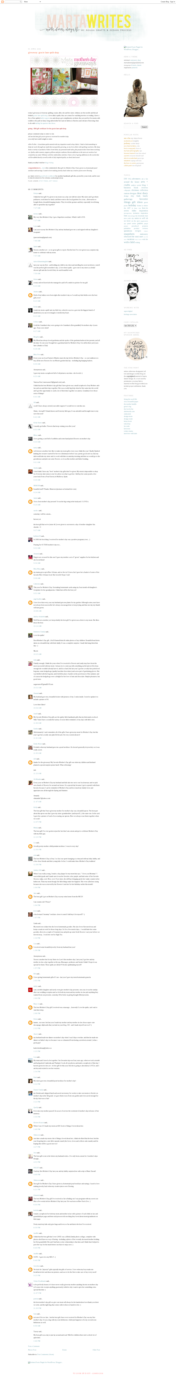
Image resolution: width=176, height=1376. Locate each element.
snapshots (129, 233)
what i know (138, 239)
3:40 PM (37, 1129)
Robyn (36, 193)
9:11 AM (37, 462)
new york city (129, 218)
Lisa (35, 944)
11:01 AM (37, 738)
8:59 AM (37, 1326)
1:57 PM (37, 968)
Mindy (36, 828)
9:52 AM (37, 593)
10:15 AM (38, 654)
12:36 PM (37, 849)
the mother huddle (130, 404)
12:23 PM (37, 837)
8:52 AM (37, 429)
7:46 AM (37, 241)
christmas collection (139, 190)
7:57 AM (37, 256)
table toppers (45, 118)
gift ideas (53, 181)
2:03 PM (37, 981)
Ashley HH (37, 870)
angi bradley (38, 599)
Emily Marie (38, 744)
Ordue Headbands (40, 1281)
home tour (137, 208)
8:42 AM (37, 417)
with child (129, 242)
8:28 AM (37, 349)
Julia (35, 660)
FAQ (129, 179)
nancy (35, 448)
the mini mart (137, 236)
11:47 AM (37, 802)
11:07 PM (37, 1293)
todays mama (128, 431)
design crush (128, 419)
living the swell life (130, 399)
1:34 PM (37, 938)
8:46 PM (37, 1260)
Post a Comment (34, 1346)
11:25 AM (37, 773)
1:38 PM (37, 950)
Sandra (36, 729)
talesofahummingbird (41, 261)
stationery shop (136, 60)
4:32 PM (37, 1162)
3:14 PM (37, 1084)
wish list (145, 239)
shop (51, 163)
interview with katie (130, 433)
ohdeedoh (127, 414)
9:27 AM (37, 530)
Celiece (36, 322)
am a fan (145, 179)
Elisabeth (37, 1195)
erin (35, 855)
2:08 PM (37, 1013)
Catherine (37, 584)
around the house (131, 182)
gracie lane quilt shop (40, 115)
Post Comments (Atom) (45, 1354)
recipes (138, 231)
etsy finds (43, 181)
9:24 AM (37, 492)
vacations (130, 239)
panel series (131, 223)
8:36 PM (37, 1205)
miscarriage (131, 216)
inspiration (143, 211)
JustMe (36, 1233)
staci (43, 168)
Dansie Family (38, 1090)
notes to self (140, 218)
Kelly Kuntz (38, 423)
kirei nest (127, 429)
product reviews (141, 228)
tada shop (127, 424)
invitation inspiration (140, 213)
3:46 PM (37, 1341)
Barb (35, 1077)
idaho (134, 211)
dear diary (142, 193)
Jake (35, 893)
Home (64, 1350)
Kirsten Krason (39, 1123)
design (126, 196)
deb (35, 759)
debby (36, 986)
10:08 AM (38, 611)
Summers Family (39, 632)
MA (35, 974)
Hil (35, 402)
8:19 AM (37, 286)
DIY (125, 179)
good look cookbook (47, 176)
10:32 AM (38, 688)
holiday (132, 205)
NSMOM (37, 486)
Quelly (36, 1107)
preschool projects (140, 226)
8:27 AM (37, 331)
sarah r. (36, 510)
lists (125, 216)
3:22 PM (37, 1102)
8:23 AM (37, 301)
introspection (128, 213)
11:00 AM (37, 723)
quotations (128, 231)
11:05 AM (37, 753)
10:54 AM (38, 708)
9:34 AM (37, 563)
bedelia (36, 1210)
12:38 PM (37, 864)
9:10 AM (37, 442)
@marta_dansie (136, 65)
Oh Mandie (37, 779)
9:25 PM (37, 1275)
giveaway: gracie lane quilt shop (43, 52)
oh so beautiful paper (131, 402)
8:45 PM (37, 1248)
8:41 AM (37, 397)
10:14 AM (38, 626)
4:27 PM (37, 1147)
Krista (36, 279)
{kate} (36, 1034)
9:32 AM (37, 548)
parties (140, 223)
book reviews (141, 187)
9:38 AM (37, 578)
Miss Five (37, 354)
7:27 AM (37, 208)
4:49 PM (37, 1174)
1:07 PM (37, 918)
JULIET (36, 1168)
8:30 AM (37, 364)
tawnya (36, 214)
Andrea (36, 292)
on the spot (135, 221)
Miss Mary (37, 569)
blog (46, 163)
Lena (35, 226)
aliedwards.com (129, 411)
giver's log (127, 406)
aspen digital (128, 311)
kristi (35, 911)
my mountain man (141, 216)
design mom (128, 416)
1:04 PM (37, 887)
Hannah (36, 693)
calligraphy (127, 190)
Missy (36, 435)
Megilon (37, 337)
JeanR (36, 714)
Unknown (37, 1135)
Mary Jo (36, 1004)
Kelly (36, 307)
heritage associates (130, 314)
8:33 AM (37, 376)
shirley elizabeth (39, 617)
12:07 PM (37, 822)
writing (137, 242)
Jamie (35, 246)
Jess (35, 1153)
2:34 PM (37, 1072)
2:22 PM (37, 1028)
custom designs (130, 193)
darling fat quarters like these (45, 123)
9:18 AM (37, 480)
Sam (35, 1314)
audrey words (136, 185)
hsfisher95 (37, 536)
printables (127, 228)
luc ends (127, 426)
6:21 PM (37, 1189)
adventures (136, 179)
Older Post (96, 1350)
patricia (36, 1299)
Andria (36, 468)
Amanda (36, 554)
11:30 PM (37, 1308)
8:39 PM (37, 1228)
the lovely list (128, 409)
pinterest (134, 68)
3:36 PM (37, 1117)
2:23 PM (37, 1051)
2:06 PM (37, 998)
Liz (35, 843)
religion (146, 231)
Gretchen (37, 1266)
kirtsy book (128, 421)
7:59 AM (37, 273)
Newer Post (32, 1350)
